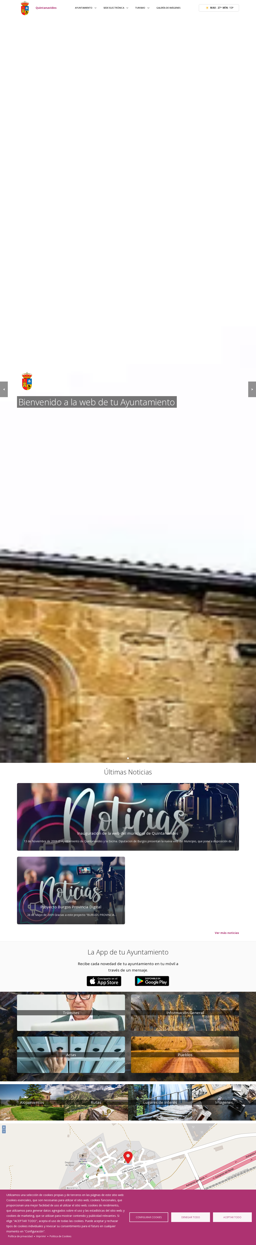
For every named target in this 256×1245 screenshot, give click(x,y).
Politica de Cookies (60, 1236)
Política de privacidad (20, 1236)
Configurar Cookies (149, 1217)
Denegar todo (190, 1217)
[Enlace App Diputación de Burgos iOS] (103, 981)
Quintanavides (46, 8)
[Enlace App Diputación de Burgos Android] (152, 981)
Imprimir (41, 1236)
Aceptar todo (232, 1217)
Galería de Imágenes (168, 7)
